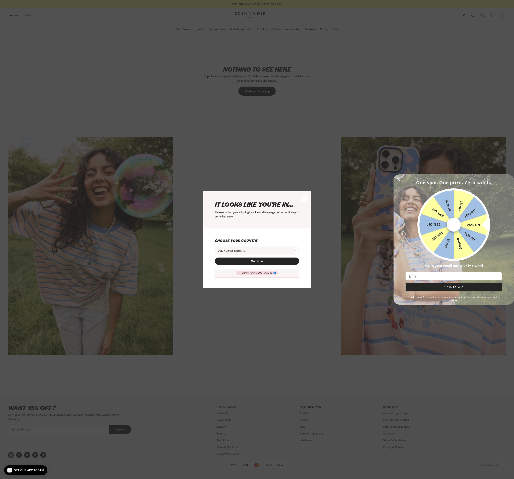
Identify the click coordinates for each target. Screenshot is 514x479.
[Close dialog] (398, 179)
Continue (257, 261)
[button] (25, 470)
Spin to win (453, 287)
